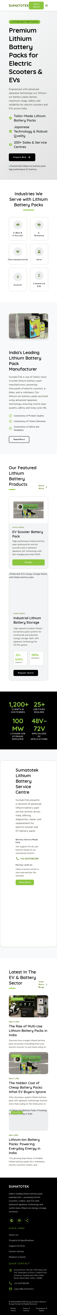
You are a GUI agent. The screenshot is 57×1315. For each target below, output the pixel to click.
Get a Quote (36, 5)
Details (28, 562)
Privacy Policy (13, 1309)
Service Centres (16, 1251)
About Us (13, 1234)
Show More (43, 487)
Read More (19, 439)
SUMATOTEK (19, 5)
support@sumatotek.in (24, 1289)
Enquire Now (22, 157)
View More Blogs (43, 984)
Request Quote (26, 673)
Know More (25, 882)
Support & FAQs (17, 1245)
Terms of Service (26, 1309)
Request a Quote (17, 1256)
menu (46, 5)
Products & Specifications (21, 1240)
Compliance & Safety (41, 1309)
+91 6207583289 (27, 858)
